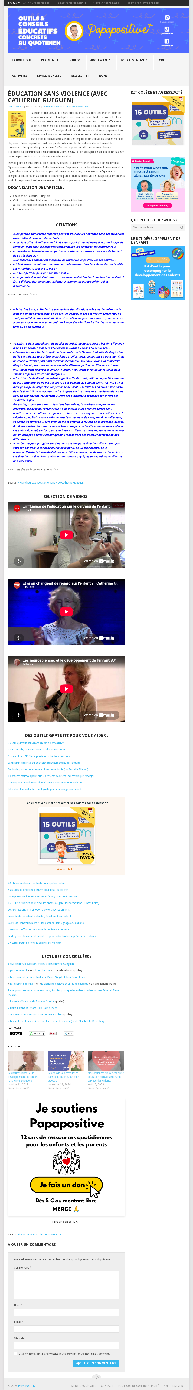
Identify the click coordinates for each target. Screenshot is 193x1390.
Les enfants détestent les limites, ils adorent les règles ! (39, 916)
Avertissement (174, 1385)
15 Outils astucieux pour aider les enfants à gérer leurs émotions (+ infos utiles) (53, 903)
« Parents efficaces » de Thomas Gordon (31, 1001)
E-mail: (18, 1322)
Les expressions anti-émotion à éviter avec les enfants (39, 909)
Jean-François (15, 106)
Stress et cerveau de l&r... (144, 3)
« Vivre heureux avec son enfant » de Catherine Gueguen (41, 963)
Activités (19, 76)
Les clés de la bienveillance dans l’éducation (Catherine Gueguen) (63, 1077)
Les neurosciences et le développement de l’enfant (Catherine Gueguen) (23, 1077)
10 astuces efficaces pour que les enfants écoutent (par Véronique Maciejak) (51, 775)
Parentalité (50, 60)
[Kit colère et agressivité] (158, 149)
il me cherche (42, 970)
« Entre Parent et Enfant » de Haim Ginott (32, 1007)
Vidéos (75, 60)
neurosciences (53, 1234)
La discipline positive (21, 983)
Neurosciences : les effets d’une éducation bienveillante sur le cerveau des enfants (106, 1077)
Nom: (18, 1305)
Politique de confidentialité (138, 1385)
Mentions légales (83, 1385)
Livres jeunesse (49, 76)
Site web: (19, 1338)
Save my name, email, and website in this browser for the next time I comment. (64, 1353)
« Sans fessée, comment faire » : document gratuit (37, 749)
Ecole (161, 60)
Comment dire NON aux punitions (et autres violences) (39, 756)
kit (41, 1234)
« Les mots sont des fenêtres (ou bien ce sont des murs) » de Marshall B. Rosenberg (56, 1021)
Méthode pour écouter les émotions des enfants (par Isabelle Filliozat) (48, 769)
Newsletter (80, 76)
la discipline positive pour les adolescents (64, 983)
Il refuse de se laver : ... (108, 3)
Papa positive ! (28, 1385)
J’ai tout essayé (18, 970)
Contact (107, 1385)
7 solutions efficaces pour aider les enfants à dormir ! (38, 929)
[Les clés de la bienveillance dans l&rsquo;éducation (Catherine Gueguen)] (66, 1061)
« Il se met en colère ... (37, 3)
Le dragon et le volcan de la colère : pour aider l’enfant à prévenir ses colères (52, 936)
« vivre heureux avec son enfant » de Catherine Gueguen (51, 482)
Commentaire (22, 1267)
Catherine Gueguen (26, 1234)
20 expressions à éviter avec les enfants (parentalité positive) (43, 896)
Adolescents (100, 60)
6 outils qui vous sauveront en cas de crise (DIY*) (36, 742)
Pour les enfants (134, 60)
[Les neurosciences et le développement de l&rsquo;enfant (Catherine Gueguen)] (26, 1061)
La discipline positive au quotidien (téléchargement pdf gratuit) (44, 762)
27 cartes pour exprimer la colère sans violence (34, 942)
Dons (103, 76)
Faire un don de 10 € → (66, 1221)
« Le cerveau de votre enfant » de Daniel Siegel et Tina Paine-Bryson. (48, 977)
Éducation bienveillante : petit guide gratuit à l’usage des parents (45, 789)
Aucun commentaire (78, 106)
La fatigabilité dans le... (72, 3)
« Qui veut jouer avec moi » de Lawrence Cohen (35, 1014)
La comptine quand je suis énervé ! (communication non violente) (45, 782)
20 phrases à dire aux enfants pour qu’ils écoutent (37, 883)
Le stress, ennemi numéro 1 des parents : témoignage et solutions (46, 922)
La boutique (21, 60)
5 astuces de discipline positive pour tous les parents (38, 889)
